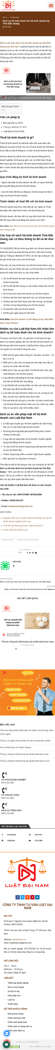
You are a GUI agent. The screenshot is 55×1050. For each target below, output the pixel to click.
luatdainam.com (19, 939)
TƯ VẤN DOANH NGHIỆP (13, 780)
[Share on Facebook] (27, 553)
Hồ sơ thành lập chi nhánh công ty (15, 747)
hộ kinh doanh (14, 17)
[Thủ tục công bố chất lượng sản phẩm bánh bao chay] (27, 620)
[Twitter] (22, 897)
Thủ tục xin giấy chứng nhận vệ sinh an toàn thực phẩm (25, 741)
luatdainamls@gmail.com (20, 506)
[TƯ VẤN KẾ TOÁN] (4, 790)
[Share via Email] (36, 553)
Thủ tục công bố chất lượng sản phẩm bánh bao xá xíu (25, 761)
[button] (51, 5)
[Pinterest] (32, 897)
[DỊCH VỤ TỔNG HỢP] (4, 805)
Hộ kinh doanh (7, 539)
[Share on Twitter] (30, 553)
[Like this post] (22, 553)
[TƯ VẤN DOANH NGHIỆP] (4, 775)
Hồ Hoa (8, 27)
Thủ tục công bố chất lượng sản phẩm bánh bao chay (27, 642)
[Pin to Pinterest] (33, 553)
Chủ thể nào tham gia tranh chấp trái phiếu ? (23, 526)
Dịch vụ (5, 17)
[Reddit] (27, 897)
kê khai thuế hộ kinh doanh (28, 539)
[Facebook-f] (17, 897)
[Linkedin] (37, 897)
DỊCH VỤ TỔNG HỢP (11, 810)
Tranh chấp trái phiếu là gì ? (15, 530)
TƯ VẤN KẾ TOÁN (10, 795)
